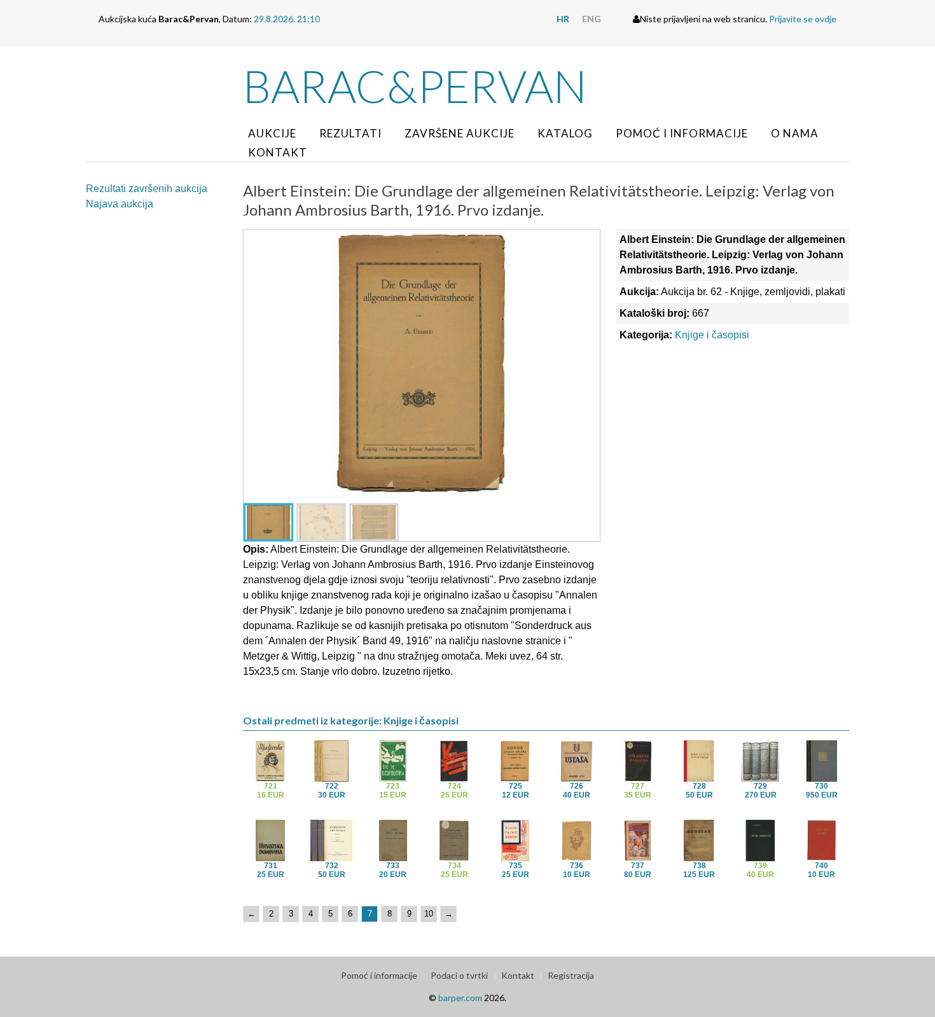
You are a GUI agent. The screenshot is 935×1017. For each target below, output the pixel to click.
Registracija (571, 975)
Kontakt (277, 152)
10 (428, 913)
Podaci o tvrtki (459, 975)
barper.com (460, 997)
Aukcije (272, 133)
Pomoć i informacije (682, 133)
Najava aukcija (119, 203)
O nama (795, 133)
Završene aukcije (460, 133)
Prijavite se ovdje (802, 18)
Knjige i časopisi (712, 334)
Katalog (565, 133)
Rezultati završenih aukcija (146, 188)
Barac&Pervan (415, 86)
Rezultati (350, 133)
